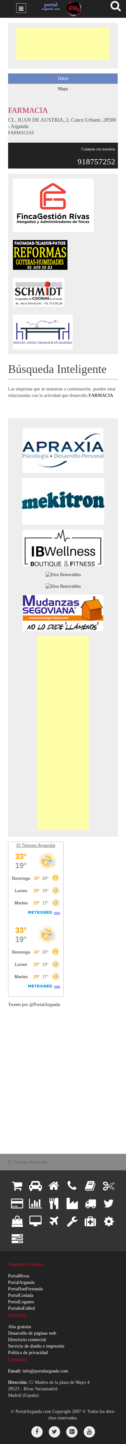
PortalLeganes (21, 1301)
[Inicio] (50, 6)
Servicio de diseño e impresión (36, 1346)
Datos (63, 78)
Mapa (63, 88)
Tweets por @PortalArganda (34, 1004)
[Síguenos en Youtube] (89, 1432)
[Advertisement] (63, 44)
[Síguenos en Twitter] (54, 1432)
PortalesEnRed (21, 1308)
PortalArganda (21, 1282)
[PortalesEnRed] (73, 9)
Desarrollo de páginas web (32, 1333)
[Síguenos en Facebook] (37, 1432)
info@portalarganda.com (45, 1371)
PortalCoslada (20, 1295)
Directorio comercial (27, 1339)
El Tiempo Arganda (35, 845)
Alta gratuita (19, 1326)
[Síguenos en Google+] (72, 1432)
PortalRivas (18, 1276)
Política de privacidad (28, 1352)
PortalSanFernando (25, 1288)
